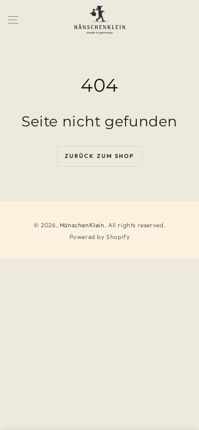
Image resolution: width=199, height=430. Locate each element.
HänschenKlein (82, 225)
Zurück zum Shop (100, 155)
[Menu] (13, 20)
